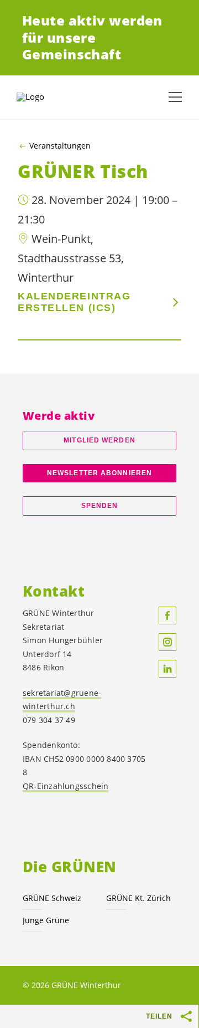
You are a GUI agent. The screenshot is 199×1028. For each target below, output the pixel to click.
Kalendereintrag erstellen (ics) (74, 302)
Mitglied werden (99, 440)
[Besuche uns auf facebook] (167, 615)
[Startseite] (44, 97)
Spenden (99, 506)
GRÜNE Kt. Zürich (138, 898)
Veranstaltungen (60, 146)
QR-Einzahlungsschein (65, 786)
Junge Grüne (46, 920)
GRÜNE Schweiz (52, 898)
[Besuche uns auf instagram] (167, 642)
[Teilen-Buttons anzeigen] (187, 1016)
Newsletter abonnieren (99, 473)
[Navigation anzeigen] (175, 97)
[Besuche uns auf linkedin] (167, 669)
